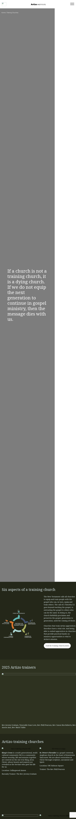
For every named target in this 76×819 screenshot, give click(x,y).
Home (3, 12)
